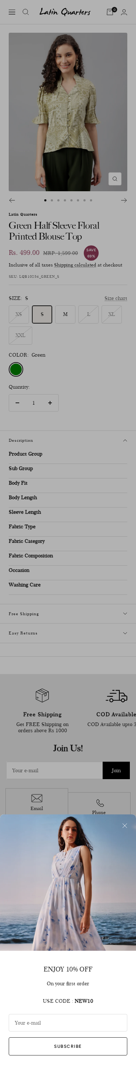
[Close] (124, 825)
